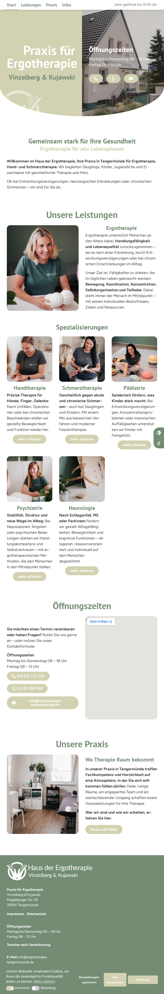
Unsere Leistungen (82, 215)
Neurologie (82, 507)
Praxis (51, 5)
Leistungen (31, 5)
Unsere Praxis (82, 744)
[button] (10, 988)
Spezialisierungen (82, 327)
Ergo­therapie (121, 227)
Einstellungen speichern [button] (89, 979)
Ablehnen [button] (143, 979)
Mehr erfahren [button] (44, 981)
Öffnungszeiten (82, 606)
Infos (66, 5)
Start (11, 5)
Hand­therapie (30, 387)
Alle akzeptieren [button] (115, 979)
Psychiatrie (29, 507)
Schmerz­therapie (82, 387)
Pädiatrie (134, 387)
